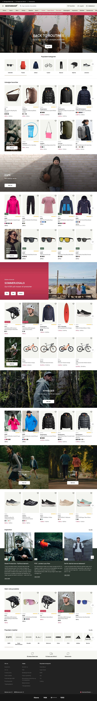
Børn (17, 10)
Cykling (41, 681)
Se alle (90, 529)
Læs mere (7, 578)
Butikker (82, 10)
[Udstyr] (26, 10)
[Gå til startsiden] (11, 6)
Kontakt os (25, 667)
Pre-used (58, 10)
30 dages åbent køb (8, 1)
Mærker (31, 10)
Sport (36, 10)
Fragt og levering (26, 675)
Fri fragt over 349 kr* (21, 1)
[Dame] (6, 10)
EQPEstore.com (18, 692)
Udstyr (23, 10)
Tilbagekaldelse (26, 685)
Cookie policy (8, 672)
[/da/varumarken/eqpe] (48, 173)
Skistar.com (8, 692)
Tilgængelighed (9, 684)
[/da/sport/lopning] (72, 467)
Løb (41, 675)
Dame (4, 10)
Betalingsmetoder (26, 672)
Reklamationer (26, 683)
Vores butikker (8, 675)
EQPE (41, 672)
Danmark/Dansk (86, 692)
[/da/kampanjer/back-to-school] (48, 34)
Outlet (43, 10)
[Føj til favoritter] (20, 86)
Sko (13, 293)
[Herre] (13, 10)
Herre (10, 10)
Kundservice (90, 10)
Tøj (7, 293)
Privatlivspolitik (8, 681)
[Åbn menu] (3, 6)
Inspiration (75, 10)
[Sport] (38, 10)
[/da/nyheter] (48, 389)
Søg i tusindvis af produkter (29, 6)
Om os (6, 669)
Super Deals (50, 10)
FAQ (23, 669)
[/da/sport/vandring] (24, 467)
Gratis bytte (32, 1)
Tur (40, 678)
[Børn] (19, 10)
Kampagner (67, 10)
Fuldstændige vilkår (10, 678)
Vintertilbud (43, 667)
